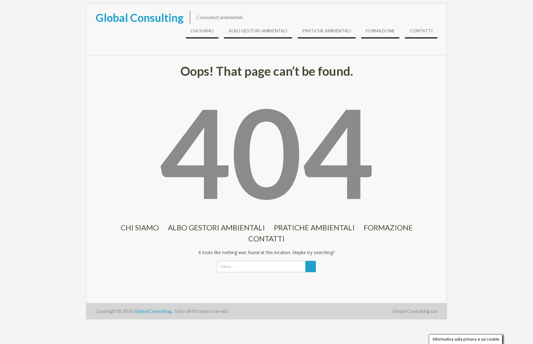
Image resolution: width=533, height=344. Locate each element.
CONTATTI (421, 30)
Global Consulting (140, 17)
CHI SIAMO (202, 30)
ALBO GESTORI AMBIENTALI (258, 30)
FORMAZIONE (380, 30)
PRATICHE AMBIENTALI (326, 30)
